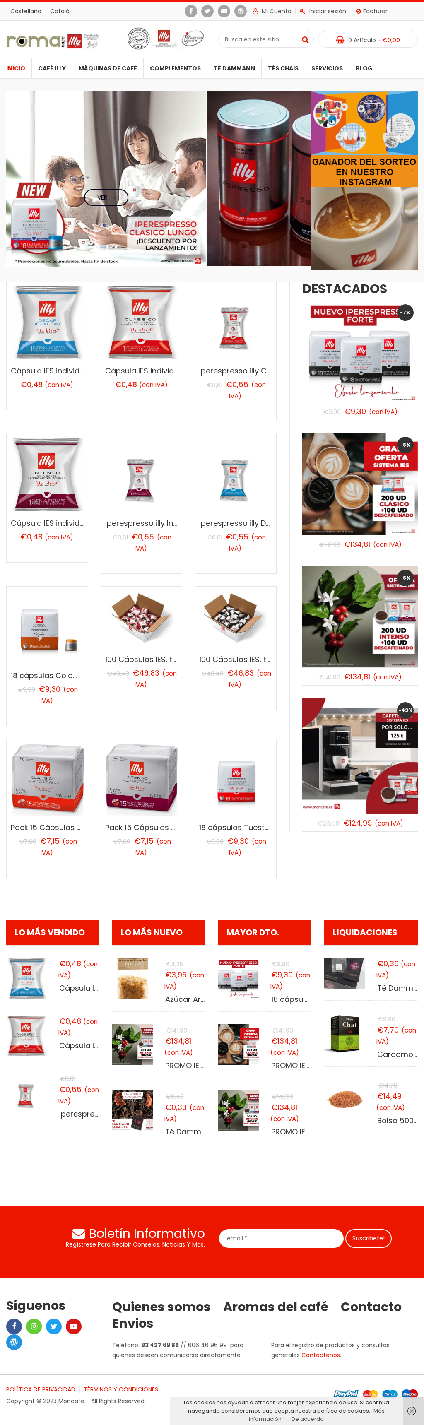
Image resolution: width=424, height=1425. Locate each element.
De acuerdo (308, 1419)
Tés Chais (283, 68)
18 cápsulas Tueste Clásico (249, 827)
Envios (133, 1323)
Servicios (327, 68)
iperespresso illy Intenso (149, 523)
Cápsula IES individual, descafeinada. (79, 371)
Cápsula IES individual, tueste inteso (77, 523)
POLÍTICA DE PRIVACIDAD (40, 1389)
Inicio (15, 68)
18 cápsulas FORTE (304, 999)
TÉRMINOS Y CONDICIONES (121, 1389)
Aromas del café (275, 1307)
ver (102, 197)
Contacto (371, 1307)
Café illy (52, 68)
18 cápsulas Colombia (51, 675)
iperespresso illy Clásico (244, 371)
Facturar (375, 11)
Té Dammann (234, 68)
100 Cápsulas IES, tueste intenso (257, 659)
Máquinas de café (108, 68)
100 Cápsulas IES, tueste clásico (163, 659)
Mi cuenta (276, 11)
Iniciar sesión (327, 11)
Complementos (175, 68)
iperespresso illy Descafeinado (256, 523)
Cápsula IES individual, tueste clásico (173, 371)
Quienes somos (161, 1307)
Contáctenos (320, 1355)
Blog (364, 68)
